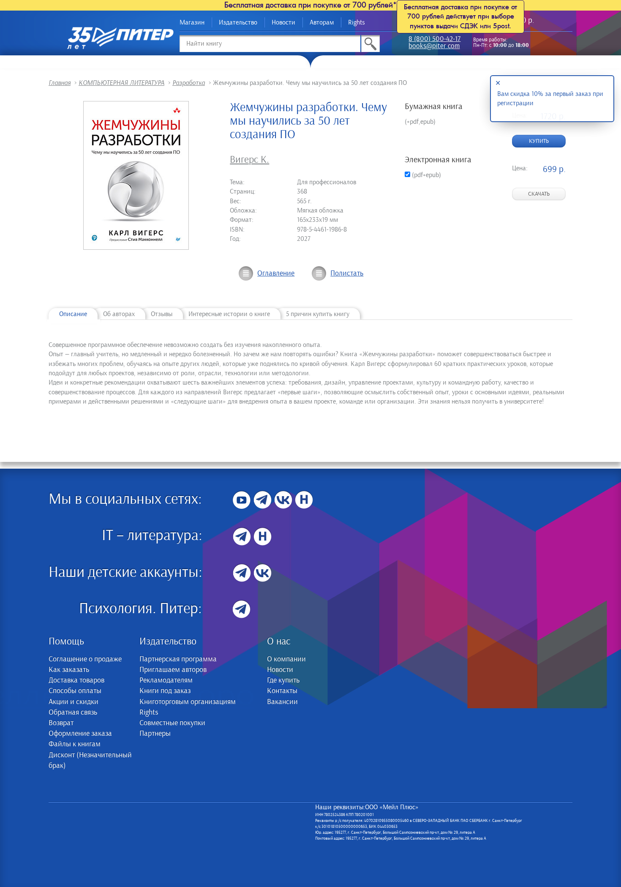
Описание (73, 314)
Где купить (283, 680)
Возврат (61, 723)
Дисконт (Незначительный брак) (90, 760)
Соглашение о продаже (85, 659)
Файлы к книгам (75, 744)
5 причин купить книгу (317, 314)
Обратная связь (73, 712)
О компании (286, 659)
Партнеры (155, 733)
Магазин (192, 22)
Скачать (539, 194)
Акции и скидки (73, 702)
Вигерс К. (249, 160)
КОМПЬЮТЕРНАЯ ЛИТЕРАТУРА (121, 83)
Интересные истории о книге (229, 314)
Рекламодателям (166, 680)
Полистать (346, 273)
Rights (356, 22)
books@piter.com (434, 46)
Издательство (238, 22)
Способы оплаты (75, 691)
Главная (60, 83)
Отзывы (161, 314)
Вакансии (282, 702)
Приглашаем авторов (173, 670)
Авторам (322, 22)
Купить (539, 141)
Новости (283, 22)
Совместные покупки (172, 723)
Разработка (188, 83)
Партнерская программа (178, 659)
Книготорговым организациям (187, 702)
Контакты (282, 691)
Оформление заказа (80, 733)
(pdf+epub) (425, 175)
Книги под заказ (165, 691)
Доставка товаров (76, 680)
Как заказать (69, 670)
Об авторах (119, 314)
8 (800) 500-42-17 (434, 39)
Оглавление (275, 273)
